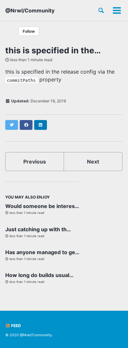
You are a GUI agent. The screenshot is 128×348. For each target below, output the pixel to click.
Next (93, 161)
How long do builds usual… (39, 275)
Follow (29, 31)
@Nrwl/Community (29, 10)
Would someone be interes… (42, 206)
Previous (34, 161)
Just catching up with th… (38, 229)
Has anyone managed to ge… (42, 252)
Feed (15, 325)
